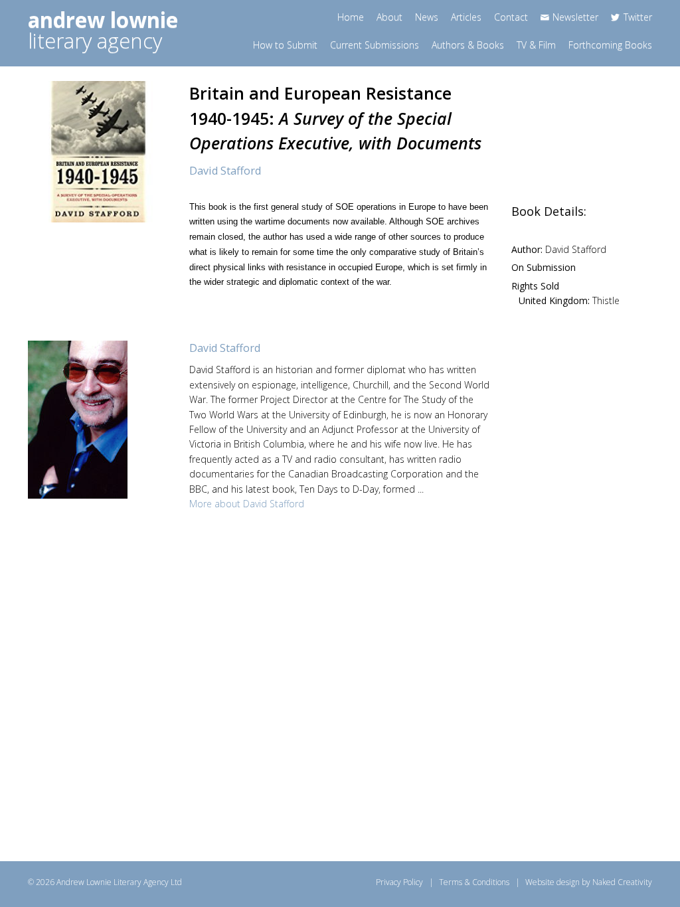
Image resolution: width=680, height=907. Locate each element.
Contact (511, 17)
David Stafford (225, 170)
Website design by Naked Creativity (588, 882)
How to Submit (285, 45)
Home (350, 17)
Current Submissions (374, 45)
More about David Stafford (246, 503)
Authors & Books (468, 45)
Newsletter (575, 17)
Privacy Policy (399, 882)
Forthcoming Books (610, 45)
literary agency (103, 30)
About (389, 17)
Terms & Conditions (474, 882)
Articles (466, 17)
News (426, 17)
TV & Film (536, 45)
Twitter (638, 17)
